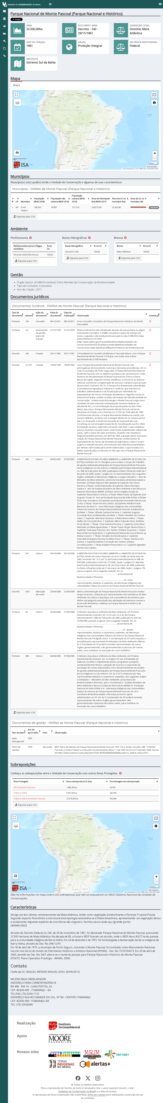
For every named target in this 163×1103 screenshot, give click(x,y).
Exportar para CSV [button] (25, 216)
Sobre (31, 164)
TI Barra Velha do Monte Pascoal (29, 798)
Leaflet (124, 169)
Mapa (16, 85)
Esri (134, 169)
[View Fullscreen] (16, 94)
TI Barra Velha (20, 792)
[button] (50, 4)
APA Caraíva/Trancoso (24, 787)
